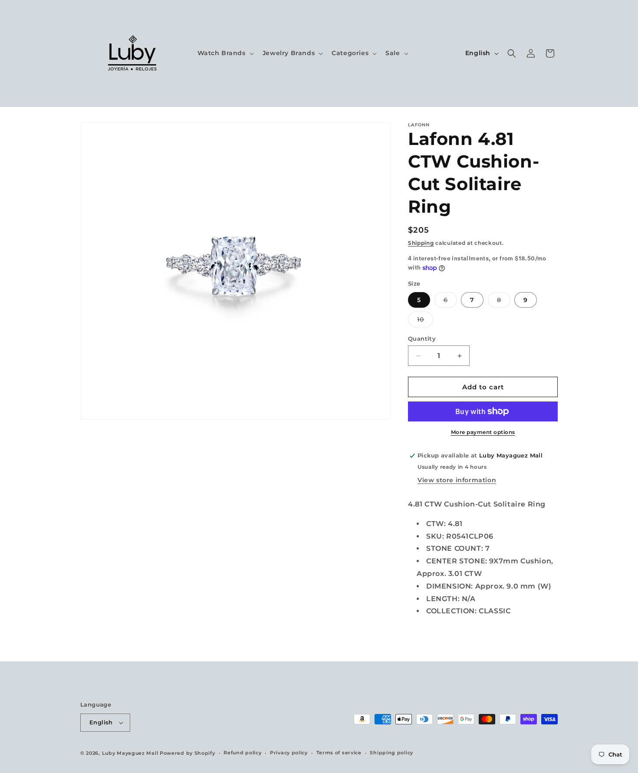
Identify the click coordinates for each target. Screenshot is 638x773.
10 (425, 321)
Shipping (421, 243)
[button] (224, 53)
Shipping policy (391, 753)
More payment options (483, 432)
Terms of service (339, 753)
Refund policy (242, 753)
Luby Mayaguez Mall (130, 753)
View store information (457, 480)
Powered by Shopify (187, 753)
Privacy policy (289, 753)
